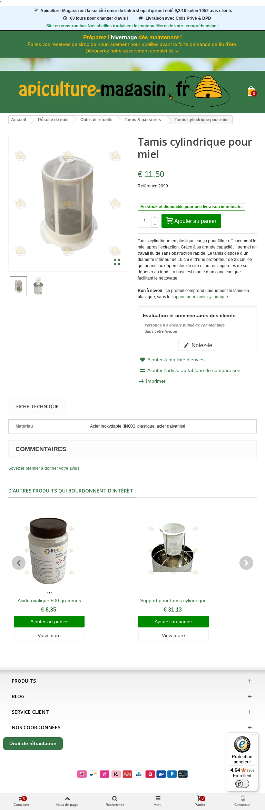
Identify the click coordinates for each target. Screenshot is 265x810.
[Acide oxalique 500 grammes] (49, 551)
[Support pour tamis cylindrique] (173, 551)
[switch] (242, 784)
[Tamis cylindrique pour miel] (117, 262)
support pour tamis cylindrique (199, 296)
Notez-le (201, 345)
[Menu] (254, 736)
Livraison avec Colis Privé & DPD (178, 18)
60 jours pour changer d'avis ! (99, 18)
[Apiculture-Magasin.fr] (128, 92)
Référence (147, 186)
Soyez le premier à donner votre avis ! (43, 468)
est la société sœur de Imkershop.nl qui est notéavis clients (136, 10)
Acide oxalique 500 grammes (49, 600)
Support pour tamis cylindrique (173, 600)
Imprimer (156, 381)
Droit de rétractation (33, 743)
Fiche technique (37, 406)
